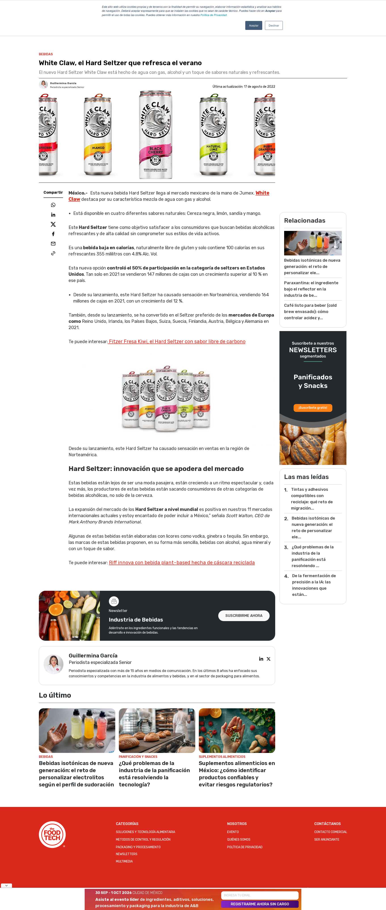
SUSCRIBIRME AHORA (243, 616)
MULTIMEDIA (124, 861)
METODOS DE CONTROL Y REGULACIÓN (143, 840)
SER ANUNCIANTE (326, 840)
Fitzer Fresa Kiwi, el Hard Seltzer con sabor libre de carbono (176, 341)
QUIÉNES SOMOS (238, 840)
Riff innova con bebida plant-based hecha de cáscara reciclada (182, 563)
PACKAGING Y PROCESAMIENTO (138, 847)
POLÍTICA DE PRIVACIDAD (244, 847)
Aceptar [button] (253, 25)
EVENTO (233, 832)
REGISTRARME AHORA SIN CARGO (260, 904)
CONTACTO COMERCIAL (330, 832)
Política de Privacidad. (213, 15)
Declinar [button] (274, 25)
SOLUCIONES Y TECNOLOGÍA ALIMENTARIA (145, 832)
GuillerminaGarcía (63, 83)
